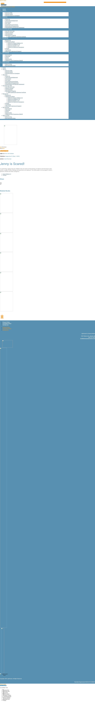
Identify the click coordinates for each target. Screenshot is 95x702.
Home (4, 9)
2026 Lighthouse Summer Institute (17, 36)
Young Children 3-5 (7, 174)
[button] (26, 182)
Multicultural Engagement (12, 26)
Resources (5, 38)
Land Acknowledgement (11, 20)
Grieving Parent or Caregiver (12, 15)
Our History (8, 22)
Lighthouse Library (10, 41)
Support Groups (9, 32)
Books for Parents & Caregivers (16, 47)
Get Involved (6, 52)
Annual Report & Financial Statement (14, 27)
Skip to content (3, 0)
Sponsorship (8, 59)
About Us (5, 17)
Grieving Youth (9, 14)
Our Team (7, 23)
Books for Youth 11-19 (13, 46)
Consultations (9, 34)
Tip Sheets (8, 50)
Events (7, 57)
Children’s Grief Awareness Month (14, 60)
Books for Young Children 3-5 (15, 43)
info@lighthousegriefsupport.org (87, 338)
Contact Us (5, 325)
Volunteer (7, 56)
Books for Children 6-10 (14, 44)
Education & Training (10, 35)
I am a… (5, 10)
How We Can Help (7, 28)
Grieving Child (8, 13)
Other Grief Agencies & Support (13, 51)
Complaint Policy (7, 323)
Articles (7, 48)
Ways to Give (6, 61)
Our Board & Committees (11, 24)
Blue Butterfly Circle (10, 65)
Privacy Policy (6, 322)
